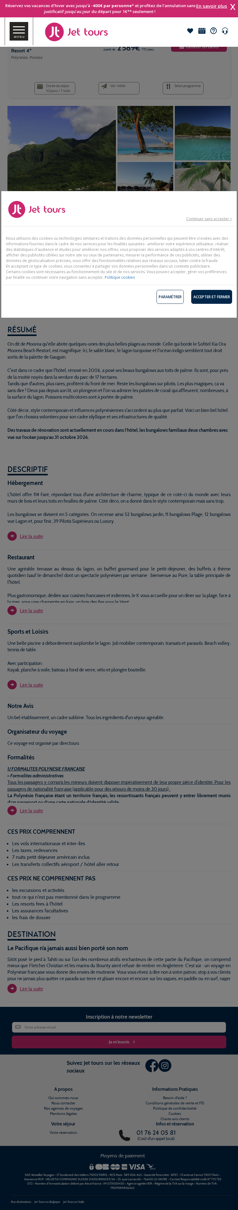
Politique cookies (120, 277)
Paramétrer (170, 296)
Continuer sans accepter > (209, 218)
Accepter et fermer (211, 296)
